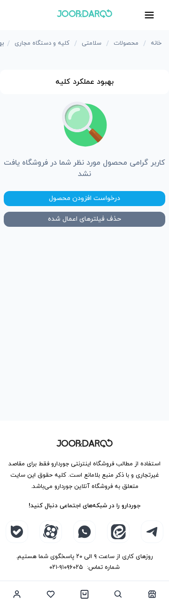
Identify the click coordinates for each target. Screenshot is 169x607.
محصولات (126, 43)
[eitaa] (118, 531)
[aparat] (50, 531)
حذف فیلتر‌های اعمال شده (84, 219)
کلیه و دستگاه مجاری (42, 43)
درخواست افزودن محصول (84, 198)
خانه (156, 43)
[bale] (16, 531)
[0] (84, 594)
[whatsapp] (84, 531)
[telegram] (152, 531)
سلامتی (91, 43)
